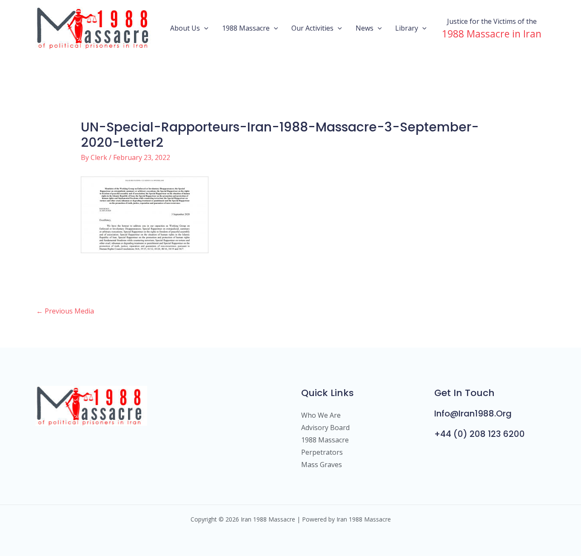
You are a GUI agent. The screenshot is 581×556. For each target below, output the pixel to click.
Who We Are (321, 415)
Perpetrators (322, 452)
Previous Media (65, 311)
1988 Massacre (246, 28)
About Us (185, 28)
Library (406, 28)
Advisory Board (325, 427)
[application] (204, 28)
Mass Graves (321, 464)
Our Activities (312, 28)
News (364, 28)
